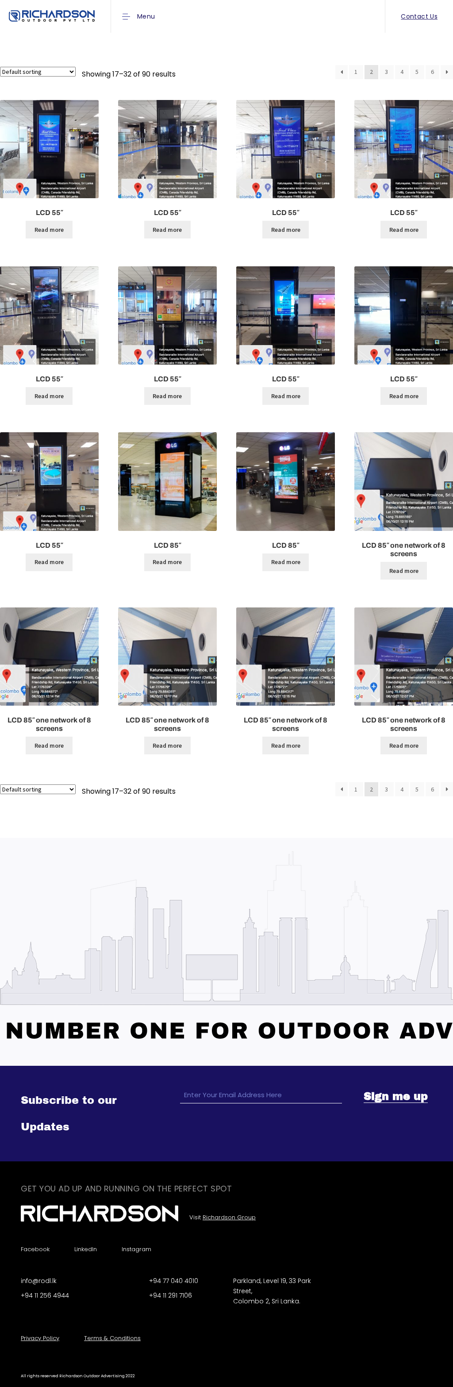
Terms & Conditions (112, 1338)
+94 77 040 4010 (173, 1280)
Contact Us (419, 16)
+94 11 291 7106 (170, 1295)
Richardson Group (229, 1217)
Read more (49, 230)
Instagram (136, 1249)
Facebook (35, 1249)
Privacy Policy (40, 1338)
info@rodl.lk (39, 1280)
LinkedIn (85, 1249)
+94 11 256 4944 (45, 1295)
